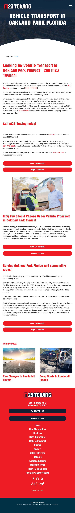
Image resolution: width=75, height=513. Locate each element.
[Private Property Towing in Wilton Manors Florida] (56, 360)
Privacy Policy (40, 490)
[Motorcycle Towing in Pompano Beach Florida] (19, 360)
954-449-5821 (31, 88)
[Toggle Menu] (70, 6)
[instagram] (37, 479)
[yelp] (42, 479)
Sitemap (34, 490)
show (16, 56)
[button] (4, 365)
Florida (52, 134)
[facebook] (33, 479)
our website (24, 110)
